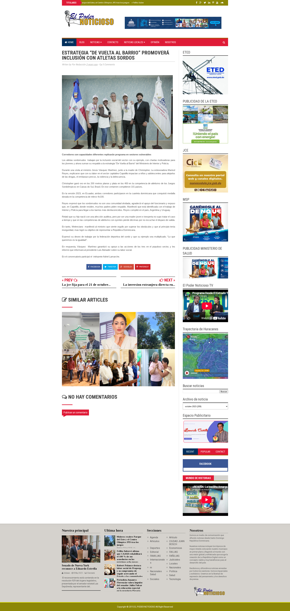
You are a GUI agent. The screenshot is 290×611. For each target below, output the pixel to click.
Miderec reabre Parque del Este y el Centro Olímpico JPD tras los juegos (97, 3)
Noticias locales (134, 42)
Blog (81, 42)
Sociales (154, 579)
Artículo (173, 537)
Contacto (112, 42)
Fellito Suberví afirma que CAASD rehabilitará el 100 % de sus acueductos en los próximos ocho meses (129, 556)
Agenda (154, 537)
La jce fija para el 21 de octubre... (86, 284)
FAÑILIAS (174, 555)
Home (70, 42)
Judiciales (174, 559)
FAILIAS (173, 552)
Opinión (155, 42)
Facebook (95, 267)
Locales (173, 563)
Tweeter (111, 267)
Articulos (154, 541)
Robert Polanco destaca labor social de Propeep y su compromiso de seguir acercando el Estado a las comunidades (130, 571)
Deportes (155, 548)
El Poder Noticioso (145, 607)
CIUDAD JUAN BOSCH (176, 543)
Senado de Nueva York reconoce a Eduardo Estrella (79, 567)
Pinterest (144, 267)
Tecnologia (175, 579)
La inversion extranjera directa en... (149, 284)
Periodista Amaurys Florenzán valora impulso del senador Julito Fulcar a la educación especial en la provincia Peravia (129, 585)
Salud (172, 575)
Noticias (95, 42)
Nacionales (175, 567)
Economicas (175, 548)
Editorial (154, 552)
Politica (173, 571)
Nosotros (170, 42)
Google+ (127, 267)
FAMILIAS (155, 555)
